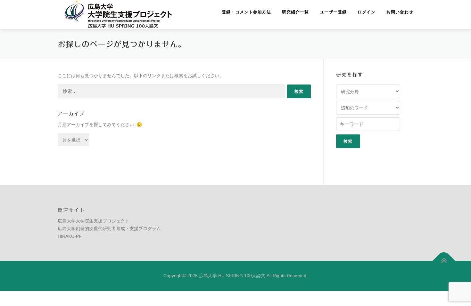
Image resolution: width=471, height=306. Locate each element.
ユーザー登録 (333, 12)
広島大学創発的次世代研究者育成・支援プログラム (109, 228)
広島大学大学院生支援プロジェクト (93, 220)
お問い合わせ (399, 12)
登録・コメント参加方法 (246, 12)
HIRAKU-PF (70, 236)
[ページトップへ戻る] (444, 261)
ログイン (367, 12)
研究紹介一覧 (295, 12)
